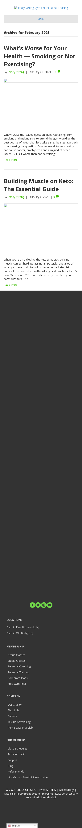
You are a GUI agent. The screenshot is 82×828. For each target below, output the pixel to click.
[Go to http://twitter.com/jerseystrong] (38, 605)
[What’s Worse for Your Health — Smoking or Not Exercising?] (41, 103)
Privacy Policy (47, 790)
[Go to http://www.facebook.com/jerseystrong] (32, 605)
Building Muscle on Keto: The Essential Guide (38, 185)
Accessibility (67, 790)
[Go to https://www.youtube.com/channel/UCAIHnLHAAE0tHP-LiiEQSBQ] (49, 605)
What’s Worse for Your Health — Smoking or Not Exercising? (39, 56)
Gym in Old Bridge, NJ (20, 633)
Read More (11, 160)
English (15, 825)
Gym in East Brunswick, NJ (23, 627)
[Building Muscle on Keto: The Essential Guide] (41, 228)
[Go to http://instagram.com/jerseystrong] (44, 605)
